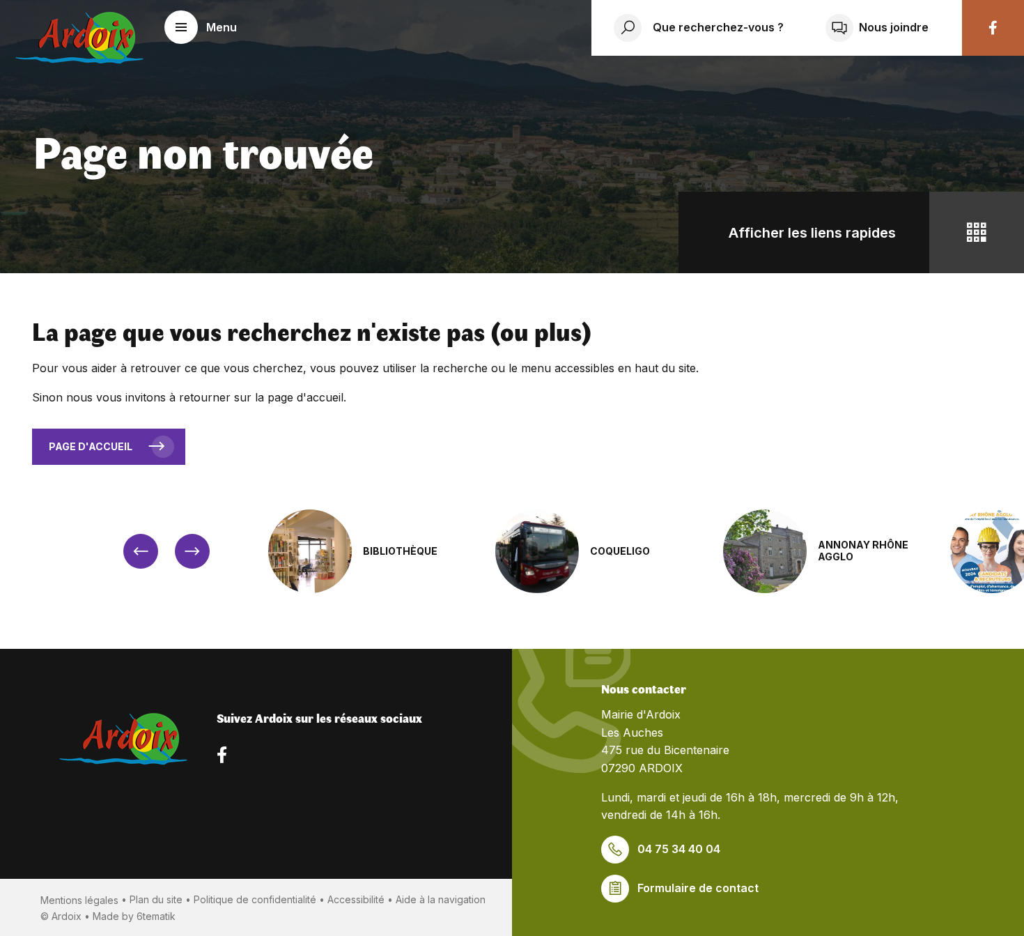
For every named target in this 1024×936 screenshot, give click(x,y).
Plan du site (156, 899)
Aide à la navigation (441, 899)
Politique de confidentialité (255, 899)
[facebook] (993, 28)
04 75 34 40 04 (678, 849)
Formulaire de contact (698, 888)
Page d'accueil (90, 446)
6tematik (156, 916)
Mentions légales (79, 900)
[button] (200, 27)
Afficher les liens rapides (812, 232)
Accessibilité (356, 899)
